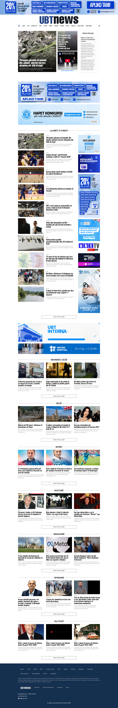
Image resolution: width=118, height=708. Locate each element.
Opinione (62, 25)
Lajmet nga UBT (81, 25)
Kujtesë (67, 25)
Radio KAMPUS (36, 673)
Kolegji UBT (53, 673)
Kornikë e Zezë (50, 669)
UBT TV (45, 673)
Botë (28, 25)
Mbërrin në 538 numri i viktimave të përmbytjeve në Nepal (88, 39)
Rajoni (35, 669)
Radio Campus (89, 25)
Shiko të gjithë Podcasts (67, 70)
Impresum (36, 687)
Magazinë (56, 25)
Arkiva (67, 687)
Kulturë (45, 25)
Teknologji (73, 25)
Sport (40, 25)
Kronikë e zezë (34, 25)
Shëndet (51, 25)
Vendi (28, 669)
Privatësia (59, 687)
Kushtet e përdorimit (48, 687)
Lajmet (23, 25)
